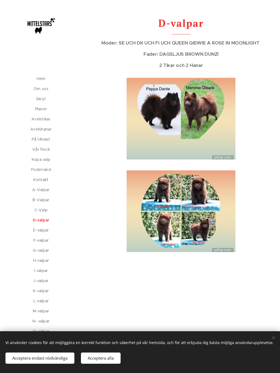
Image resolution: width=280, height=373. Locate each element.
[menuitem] (41, 79)
